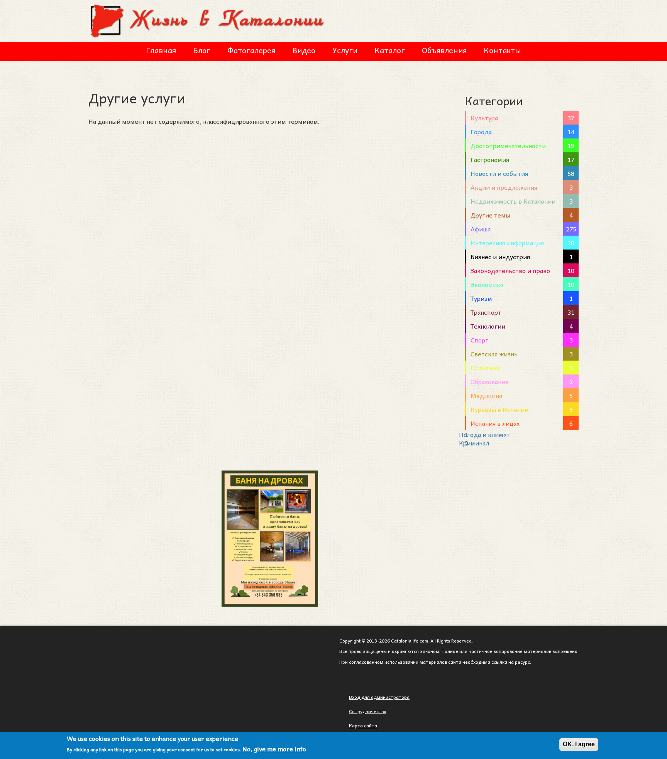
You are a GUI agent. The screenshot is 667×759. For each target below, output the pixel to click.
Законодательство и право (510, 270)
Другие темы (490, 215)
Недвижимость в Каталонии (513, 201)
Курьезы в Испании (499, 409)
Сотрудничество (367, 711)
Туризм (481, 298)
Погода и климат (484, 434)
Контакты (502, 50)
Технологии (488, 326)
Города (481, 131)
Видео (303, 50)
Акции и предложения (504, 187)
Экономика (487, 284)
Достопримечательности (508, 145)
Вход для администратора (379, 697)
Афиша (481, 229)
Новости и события (499, 173)
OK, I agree (579, 744)
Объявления (444, 50)
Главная (161, 50)
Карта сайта (363, 725)
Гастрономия (490, 159)
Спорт (480, 340)
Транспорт (486, 312)
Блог (201, 50)
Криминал (474, 443)
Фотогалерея (251, 50)
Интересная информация (507, 243)
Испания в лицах (495, 423)
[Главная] (208, 20)
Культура (484, 118)
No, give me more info (274, 749)
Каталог (389, 50)
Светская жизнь (494, 354)
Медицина (486, 395)
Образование (490, 381)
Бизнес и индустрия (500, 256)
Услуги (344, 50)
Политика (485, 368)
